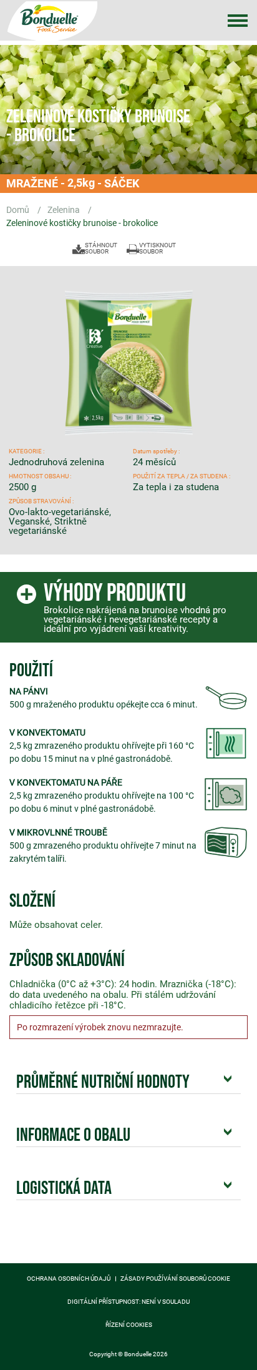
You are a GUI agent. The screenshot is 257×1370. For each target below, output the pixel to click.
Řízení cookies (128, 1325)
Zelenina (64, 210)
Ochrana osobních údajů (68, 1279)
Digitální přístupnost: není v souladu (128, 1302)
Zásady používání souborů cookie (175, 1279)
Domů (18, 210)
